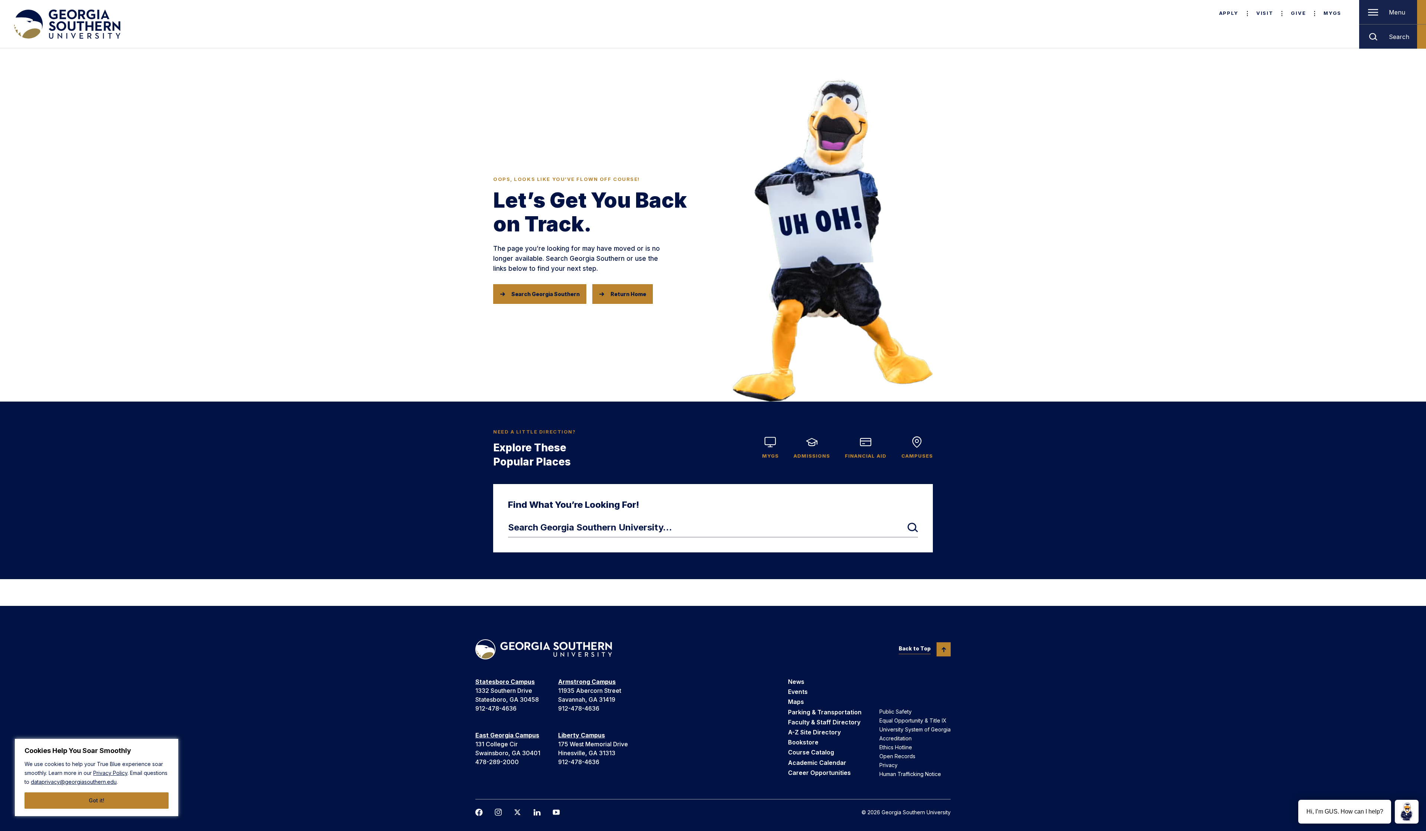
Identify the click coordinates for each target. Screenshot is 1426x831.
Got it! (96, 800)
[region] (96, 777)
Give (1298, 13)
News (796, 681)
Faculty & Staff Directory (824, 722)
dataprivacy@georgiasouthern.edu (74, 782)
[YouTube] (556, 812)
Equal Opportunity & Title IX (913, 720)
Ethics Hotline (895, 747)
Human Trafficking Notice (910, 774)
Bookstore (803, 742)
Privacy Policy (110, 773)
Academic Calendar (817, 762)
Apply (1228, 13)
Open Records (897, 756)
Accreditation (895, 738)
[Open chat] (1407, 812)
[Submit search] (913, 527)
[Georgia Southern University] (66, 24)
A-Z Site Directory (814, 732)
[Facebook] (479, 812)
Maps (796, 701)
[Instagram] (498, 812)
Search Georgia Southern (545, 294)
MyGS (1332, 13)
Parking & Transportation (825, 712)
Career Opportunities (819, 772)
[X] (517, 812)
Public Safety (895, 711)
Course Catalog (811, 752)
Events (798, 691)
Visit (1264, 13)
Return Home (628, 294)
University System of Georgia (915, 729)
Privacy (888, 765)
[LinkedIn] (537, 812)
